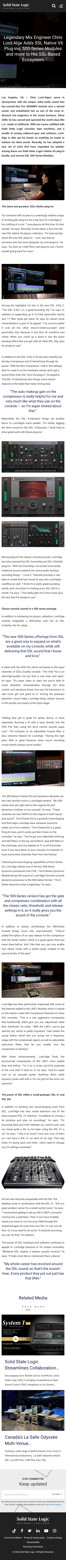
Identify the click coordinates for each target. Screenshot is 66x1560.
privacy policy (55, 1504)
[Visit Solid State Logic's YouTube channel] (46, 1531)
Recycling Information (33, 1546)
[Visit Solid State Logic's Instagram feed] (54, 1531)
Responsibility (33, 1542)
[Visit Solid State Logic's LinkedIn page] (37, 1531)
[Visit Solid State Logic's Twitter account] (29, 1531)
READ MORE (33, 1307)
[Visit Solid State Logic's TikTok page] (14, 1531)
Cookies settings (54, 1537)
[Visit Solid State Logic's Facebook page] (22, 1531)
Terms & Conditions (13, 1537)
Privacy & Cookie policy (34, 1537)
